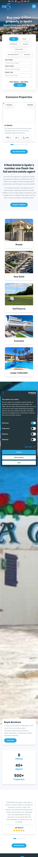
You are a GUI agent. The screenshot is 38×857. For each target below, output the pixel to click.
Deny (19, 462)
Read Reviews (19, 845)
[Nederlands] (9, 1)
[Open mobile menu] (34, 6)
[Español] (25, 1)
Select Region (9, 59)
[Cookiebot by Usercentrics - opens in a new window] (28, 393)
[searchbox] (18, 63)
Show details (28, 447)
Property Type (9, 72)
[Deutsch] (19, 1)
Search (19, 85)
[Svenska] (28, 1)
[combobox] (18, 63)
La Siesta (8, 125)
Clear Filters (24, 82)
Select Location (9, 66)
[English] (12, 1)
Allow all (19, 452)
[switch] (33, 428)
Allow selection (19, 457)
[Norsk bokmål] (22, 1)
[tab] (11, 144)
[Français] (16, 1)
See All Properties (19, 152)
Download (10, 740)
